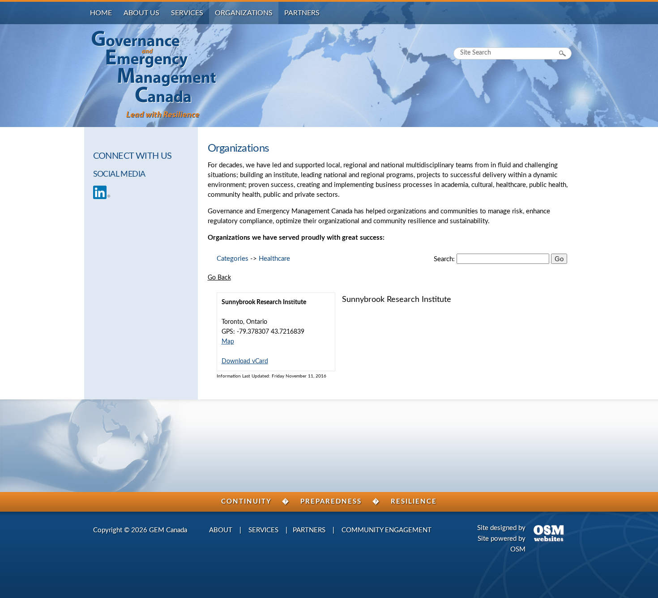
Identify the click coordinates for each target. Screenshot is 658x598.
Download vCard (245, 361)
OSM (518, 549)
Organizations (244, 13)
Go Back (219, 278)
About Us (141, 13)
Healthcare (274, 258)
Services (187, 13)
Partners (302, 13)
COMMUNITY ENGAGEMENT (387, 530)
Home (101, 13)
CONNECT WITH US (132, 156)
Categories (232, 258)
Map (228, 342)
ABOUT (220, 530)
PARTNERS (309, 530)
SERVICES (263, 530)
